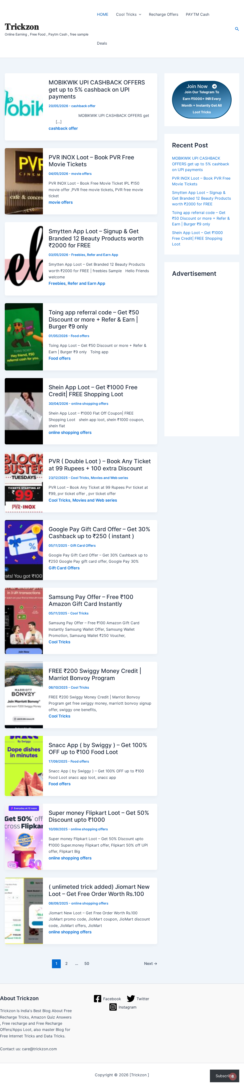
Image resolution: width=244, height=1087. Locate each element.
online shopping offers (89, 403)
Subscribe (225, 1075)
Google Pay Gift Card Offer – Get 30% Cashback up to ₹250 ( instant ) (99, 533)
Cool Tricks (80, 478)
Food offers (80, 336)
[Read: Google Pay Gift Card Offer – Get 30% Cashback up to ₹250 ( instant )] (24, 549)
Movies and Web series (109, 478)
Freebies (78, 255)
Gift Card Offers (83, 545)
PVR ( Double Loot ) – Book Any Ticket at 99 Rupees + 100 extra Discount (100, 465)
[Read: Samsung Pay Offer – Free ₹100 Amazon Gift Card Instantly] (24, 620)
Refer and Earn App (102, 255)
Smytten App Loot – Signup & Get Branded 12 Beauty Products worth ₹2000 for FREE (96, 238)
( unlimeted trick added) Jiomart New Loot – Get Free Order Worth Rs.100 (99, 890)
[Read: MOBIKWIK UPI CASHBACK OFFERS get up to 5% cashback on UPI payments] (24, 106)
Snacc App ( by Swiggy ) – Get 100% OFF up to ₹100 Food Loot (98, 749)
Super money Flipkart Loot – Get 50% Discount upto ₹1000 (99, 816)
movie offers (81, 174)
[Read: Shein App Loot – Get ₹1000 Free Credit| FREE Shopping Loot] (24, 411)
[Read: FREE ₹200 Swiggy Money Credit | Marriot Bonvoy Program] (24, 694)
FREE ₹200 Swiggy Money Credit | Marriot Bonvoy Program (95, 674)
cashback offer (83, 106)
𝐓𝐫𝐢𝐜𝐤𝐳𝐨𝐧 (22, 26)
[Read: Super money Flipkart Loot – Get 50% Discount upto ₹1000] (24, 836)
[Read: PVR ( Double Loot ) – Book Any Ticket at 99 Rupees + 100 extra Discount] (24, 481)
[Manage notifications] (233, 1076)
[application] (139, 14)
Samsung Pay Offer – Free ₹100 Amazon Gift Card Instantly (91, 600)
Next (150, 963)
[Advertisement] (202, 355)
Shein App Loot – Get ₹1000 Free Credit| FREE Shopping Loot (93, 391)
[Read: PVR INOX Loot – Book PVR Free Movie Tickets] (24, 180)
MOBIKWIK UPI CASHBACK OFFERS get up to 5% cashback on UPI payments (97, 89)
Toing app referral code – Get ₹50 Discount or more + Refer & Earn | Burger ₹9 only (94, 319)
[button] (237, 29)
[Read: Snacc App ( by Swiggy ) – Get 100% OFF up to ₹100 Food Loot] (24, 765)
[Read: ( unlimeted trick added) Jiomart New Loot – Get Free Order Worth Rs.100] (24, 910)
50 (86, 963)
